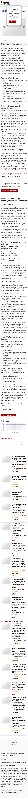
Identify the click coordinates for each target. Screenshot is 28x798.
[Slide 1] (6, 34)
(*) (9, 190)
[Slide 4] (13, 34)
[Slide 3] (11, 34)
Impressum (14, 742)
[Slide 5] (15, 34)
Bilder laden (12, 21)
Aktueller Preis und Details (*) (8, 415)
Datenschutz (14, 744)
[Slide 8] (21, 34)
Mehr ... (14, 473)
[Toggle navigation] (25, 3)
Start (14, 741)
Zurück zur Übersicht (7, 438)
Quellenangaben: (6, 409)
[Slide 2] (9, 34)
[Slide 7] (19, 34)
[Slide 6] (17, 34)
